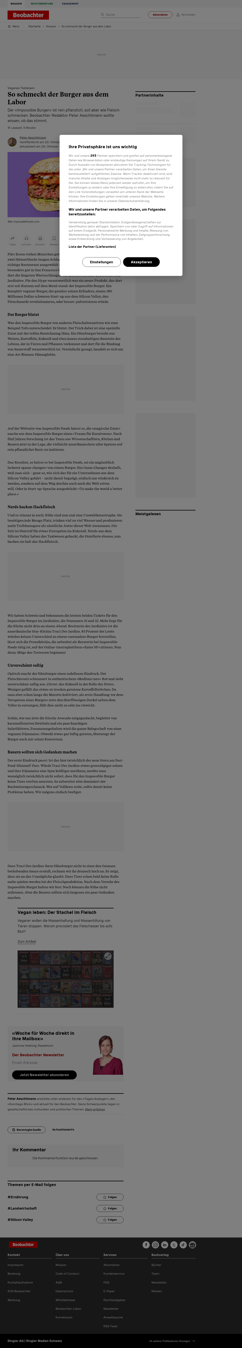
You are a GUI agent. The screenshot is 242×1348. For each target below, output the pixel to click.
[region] (121, 205)
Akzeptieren (141, 262)
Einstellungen (101, 262)
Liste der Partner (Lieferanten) (92, 247)
